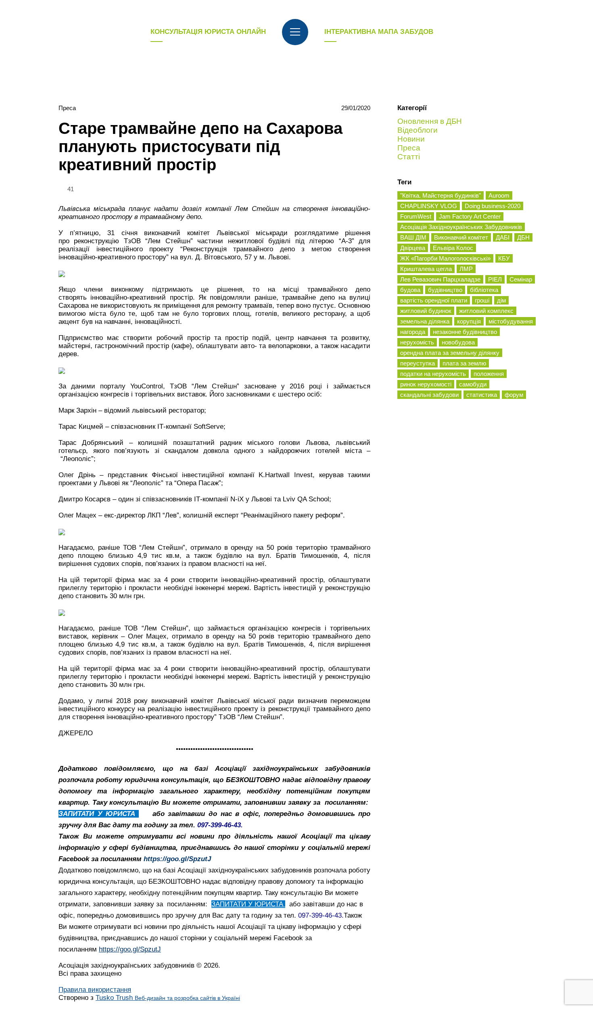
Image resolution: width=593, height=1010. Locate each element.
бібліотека (484, 289)
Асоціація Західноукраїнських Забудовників (461, 226)
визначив (314, 701)
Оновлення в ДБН (429, 121)
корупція (469, 321)
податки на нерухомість (433, 373)
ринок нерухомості (425, 384)
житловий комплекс (486, 310)
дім (501, 300)
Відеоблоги (417, 130)
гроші (482, 300)
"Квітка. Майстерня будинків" (440, 195)
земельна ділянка (424, 321)
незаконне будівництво (465, 331)
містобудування (511, 321)
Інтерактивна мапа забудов (378, 31)
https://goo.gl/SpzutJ (177, 859)
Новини (411, 139)
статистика (481, 394)
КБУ (504, 258)
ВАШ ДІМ (413, 237)
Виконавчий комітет (461, 237)
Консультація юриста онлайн (208, 31)
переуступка (417, 363)
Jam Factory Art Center (470, 216)
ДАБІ (502, 237)
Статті (408, 156)
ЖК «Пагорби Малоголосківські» (445, 258)
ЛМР (466, 268)
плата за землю (464, 363)
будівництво (445, 289)
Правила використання (94, 989)
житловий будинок (425, 310)
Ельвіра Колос (453, 247)
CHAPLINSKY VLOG (428, 205)
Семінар (520, 279)
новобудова (458, 342)
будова (410, 289)
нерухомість (417, 342)
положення (489, 373)
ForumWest (415, 216)
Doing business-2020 (492, 205)
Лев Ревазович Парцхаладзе (440, 279)
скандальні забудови (429, 394)
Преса (67, 107)
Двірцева (412, 247)
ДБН (523, 237)
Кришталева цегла (426, 268)
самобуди (473, 384)
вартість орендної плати (433, 300)
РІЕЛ (495, 279)
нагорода (412, 331)
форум (514, 394)
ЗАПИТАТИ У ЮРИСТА (98, 814)
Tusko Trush (168, 998)
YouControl (146, 386)
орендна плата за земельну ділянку (449, 352)
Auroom (499, 195)
